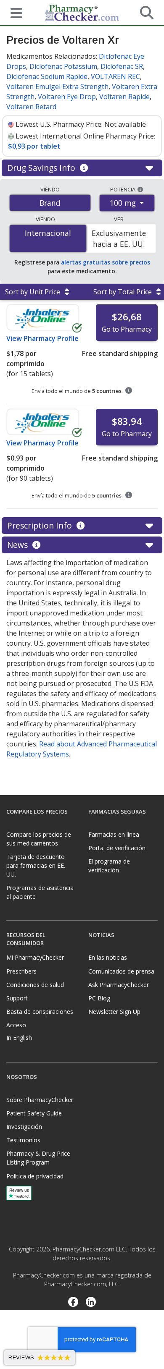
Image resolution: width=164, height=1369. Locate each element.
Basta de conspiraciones (39, 1012)
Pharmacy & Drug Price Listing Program (38, 1157)
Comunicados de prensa (121, 971)
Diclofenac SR (122, 66)
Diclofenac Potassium (63, 66)
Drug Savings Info (42, 167)
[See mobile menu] (13, 12)
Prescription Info (40, 525)
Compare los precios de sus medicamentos (38, 838)
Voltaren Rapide (124, 96)
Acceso (16, 1025)
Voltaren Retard (31, 106)
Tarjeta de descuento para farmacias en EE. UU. (35, 865)
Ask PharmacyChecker (118, 985)
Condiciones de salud (35, 985)
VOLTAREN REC (115, 76)
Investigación (24, 1127)
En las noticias (107, 957)
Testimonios (23, 1140)
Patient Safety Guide (34, 1113)
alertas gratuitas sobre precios (105, 262)
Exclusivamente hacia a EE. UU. (119, 238)
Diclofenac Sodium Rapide (46, 76)
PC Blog (99, 998)
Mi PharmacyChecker (35, 957)
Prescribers (21, 971)
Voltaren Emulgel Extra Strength (57, 86)
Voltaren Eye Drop (67, 96)
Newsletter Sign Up (114, 1012)
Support (17, 998)
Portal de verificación (116, 848)
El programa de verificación (109, 865)
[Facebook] (73, 1302)
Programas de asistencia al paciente (40, 892)
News (18, 544)
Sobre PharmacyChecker (39, 1100)
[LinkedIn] (91, 1302)
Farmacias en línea (113, 834)
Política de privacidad (34, 1176)
